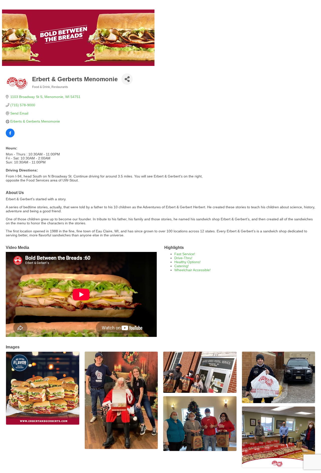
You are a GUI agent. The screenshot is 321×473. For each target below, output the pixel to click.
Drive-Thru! (183, 258)
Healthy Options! (187, 262)
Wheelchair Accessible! (192, 270)
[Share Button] (127, 79)
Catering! (181, 266)
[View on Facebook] (10, 136)
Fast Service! (184, 254)
